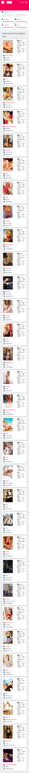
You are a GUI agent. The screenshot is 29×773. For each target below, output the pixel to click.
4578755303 (9, 580)
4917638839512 (10, 414)
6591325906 (9, 272)
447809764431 (9, 627)
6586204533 (9, 225)
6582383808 (9, 674)
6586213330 (9, 390)
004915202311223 (10, 745)
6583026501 (9, 320)
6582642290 (9, 107)
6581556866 (9, 485)
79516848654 (9, 249)
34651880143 (9, 296)
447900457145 (9, 130)
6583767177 (9, 650)
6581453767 (9, 343)
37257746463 (9, 367)
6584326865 (9, 532)
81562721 (8, 60)
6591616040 (9, 438)
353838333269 (9, 83)
